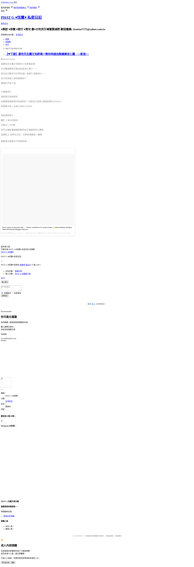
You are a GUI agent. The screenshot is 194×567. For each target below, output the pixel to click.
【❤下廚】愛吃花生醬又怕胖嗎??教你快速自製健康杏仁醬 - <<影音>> (47, 54)
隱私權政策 (109, 536)
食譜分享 (18, 271)
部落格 (8, 42)
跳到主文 (4, 24)
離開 (12, 562)
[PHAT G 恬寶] (2, 421)
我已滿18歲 (5, 562)
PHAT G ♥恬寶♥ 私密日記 (21, 17)
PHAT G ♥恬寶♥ (7, 252)
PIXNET (80, 536)
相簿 (7, 39)
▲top (3, 278)
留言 (27, 265)
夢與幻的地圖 (8, 516)
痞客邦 (22, 265)
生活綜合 (19, 35)
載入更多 (5, 282)
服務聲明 (118, 536)
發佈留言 (5, 296)
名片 (7, 44)
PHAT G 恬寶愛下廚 (23, 274)
